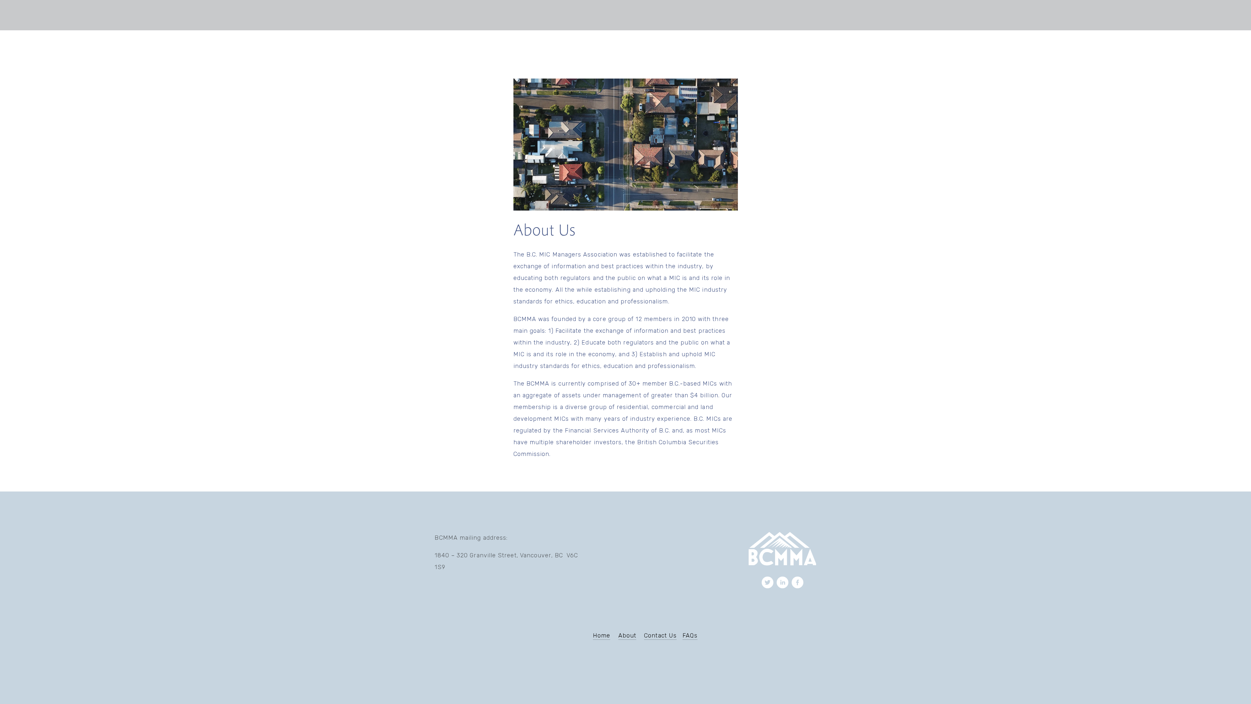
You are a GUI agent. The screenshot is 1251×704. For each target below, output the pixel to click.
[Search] (398, 15)
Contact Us (660, 635)
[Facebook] (797, 582)
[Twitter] (767, 582)
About (627, 635)
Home (601, 635)
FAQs (690, 635)
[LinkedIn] (782, 582)
